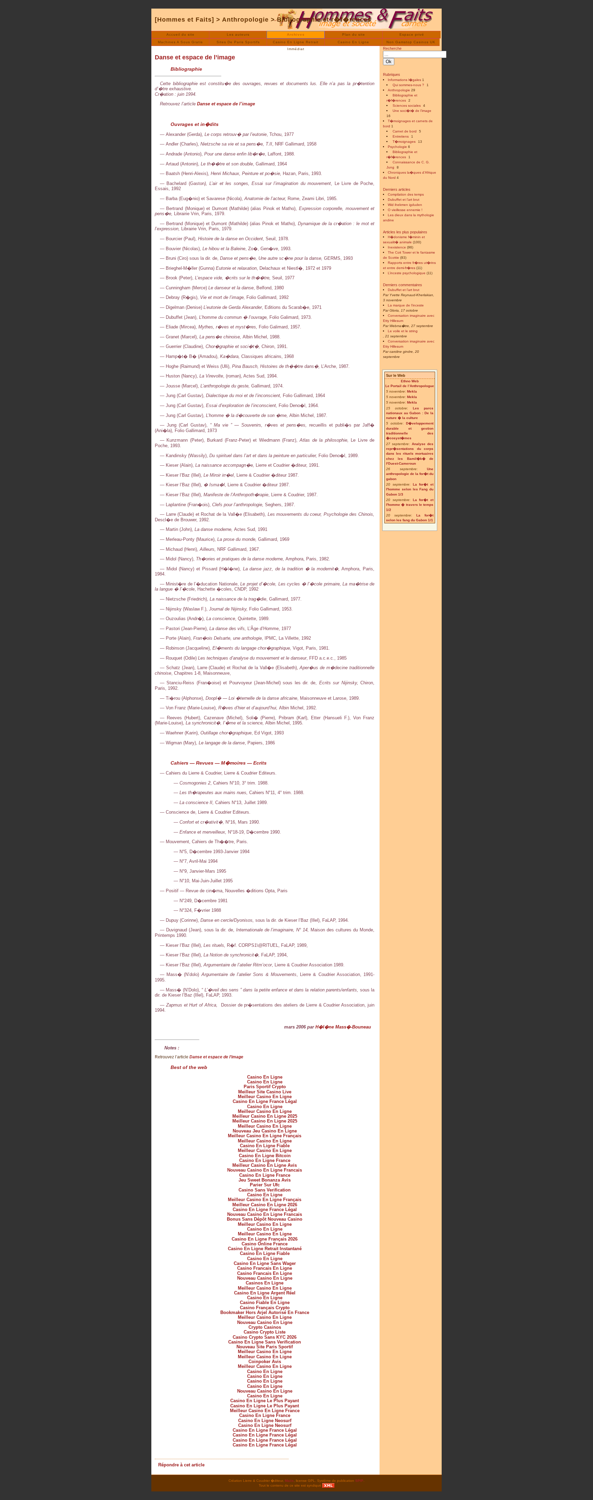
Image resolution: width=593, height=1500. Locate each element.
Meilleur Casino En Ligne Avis (264, 1165)
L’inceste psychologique (407, 273)
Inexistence (397, 247)
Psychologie (397, 147)
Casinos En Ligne (264, 1283)
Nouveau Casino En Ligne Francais (264, 1170)
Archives (296, 34)
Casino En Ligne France (264, 1160)
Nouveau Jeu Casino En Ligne (265, 1130)
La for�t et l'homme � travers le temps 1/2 (409, 505)
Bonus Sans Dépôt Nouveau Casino (264, 1219)
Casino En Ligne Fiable (265, 1145)
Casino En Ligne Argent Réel (264, 1292)
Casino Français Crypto (265, 1307)
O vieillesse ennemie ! (405, 210)
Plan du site (353, 34)
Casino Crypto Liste (265, 1332)
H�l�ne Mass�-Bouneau (343, 1027)
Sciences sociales (407, 105)
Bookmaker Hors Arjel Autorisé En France (264, 1312)
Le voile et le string (403, 331)
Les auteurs (238, 34)
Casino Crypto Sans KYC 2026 (264, 1337)
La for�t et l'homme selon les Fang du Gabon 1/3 (409, 489)
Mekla (412, 391)
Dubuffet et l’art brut (403, 199)
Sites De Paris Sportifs (238, 42)
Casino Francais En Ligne (264, 1268)
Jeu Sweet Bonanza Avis (265, 1180)
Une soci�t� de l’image (412, 111)
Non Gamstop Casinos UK (410, 42)
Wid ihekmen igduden (405, 205)
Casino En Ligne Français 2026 (265, 1239)
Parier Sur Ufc (265, 1184)
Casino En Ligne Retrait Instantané (265, 1248)
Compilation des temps (406, 194)
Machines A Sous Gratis (180, 42)
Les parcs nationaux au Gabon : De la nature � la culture (409, 413)
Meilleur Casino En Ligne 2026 (264, 1204)
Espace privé (411, 34)
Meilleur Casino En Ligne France (265, 1410)
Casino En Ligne (353, 42)
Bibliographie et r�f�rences (324, 19)
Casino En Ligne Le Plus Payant (264, 1400)
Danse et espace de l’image (195, 57)
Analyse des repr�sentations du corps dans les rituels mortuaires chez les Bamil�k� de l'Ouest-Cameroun (409, 453)
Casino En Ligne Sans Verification (264, 1342)
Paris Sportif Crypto (265, 1086)
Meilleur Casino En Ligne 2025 (264, 1116)
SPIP (359, 1480)
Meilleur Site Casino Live (264, 1091)
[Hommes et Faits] (184, 19)
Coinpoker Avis (264, 1361)
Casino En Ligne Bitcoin (265, 1155)
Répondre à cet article (181, 1464)
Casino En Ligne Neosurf (264, 1420)
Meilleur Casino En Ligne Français (264, 1135)
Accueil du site (180, 34)
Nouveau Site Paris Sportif (264, 1346)
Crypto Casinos (264, 1327)
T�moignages (404, 141)
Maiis (289, 1480)
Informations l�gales (404, 80)
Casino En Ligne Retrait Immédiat (295, 43)
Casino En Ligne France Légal (265, 1101)
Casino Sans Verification (265, 1190)
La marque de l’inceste (406, 305)
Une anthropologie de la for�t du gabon (409, 474)
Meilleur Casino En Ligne (265, 1096)
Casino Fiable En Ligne (265, 1302)
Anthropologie (245, 19)
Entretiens (401, 136)
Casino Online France (265, 1243)
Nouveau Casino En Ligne (264, 1278)
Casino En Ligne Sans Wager (265, 1263)
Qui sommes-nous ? (408, 85)
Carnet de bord (405, 131)
